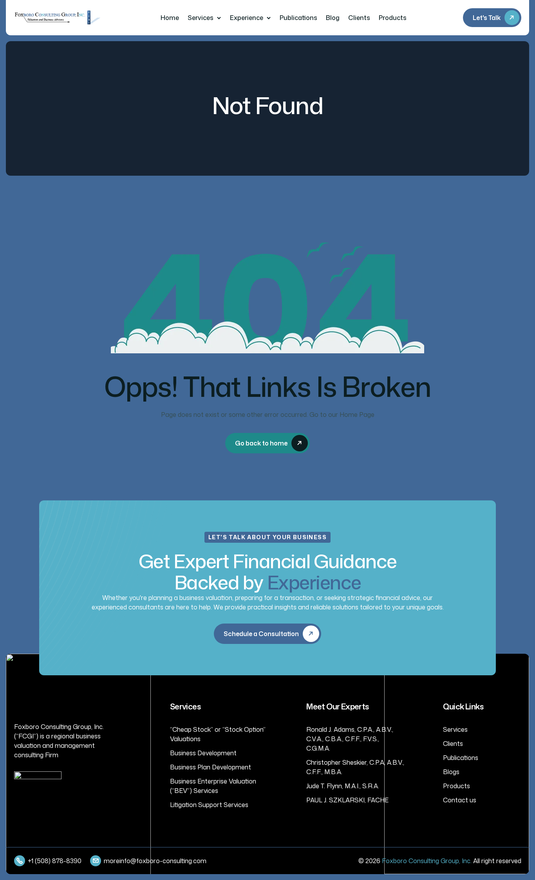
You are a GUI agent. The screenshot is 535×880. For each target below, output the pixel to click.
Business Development (203, 753)
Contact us (459, 800)
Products (393, 17)
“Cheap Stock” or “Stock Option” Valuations (218, 734)
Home (170, 17)
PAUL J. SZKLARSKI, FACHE (347, 800)
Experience (246, 17)
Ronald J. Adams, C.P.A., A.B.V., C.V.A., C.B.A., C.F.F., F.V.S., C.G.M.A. (349, 739)
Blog (333, 17)
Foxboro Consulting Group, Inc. (427, 860)
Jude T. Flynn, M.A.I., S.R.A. (342, 786)
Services (200, 17)
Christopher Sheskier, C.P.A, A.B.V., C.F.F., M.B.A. (355, 767)
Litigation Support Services (209, 804)
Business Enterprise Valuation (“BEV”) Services (213, 786)
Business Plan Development (210, 767)
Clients (359, 17)
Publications (298, 17)
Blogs (451, 771)
